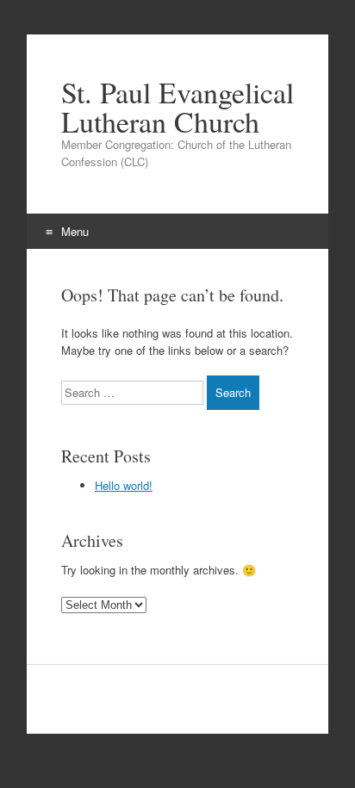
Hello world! (124, 485)
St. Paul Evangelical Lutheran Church (177, 107)
